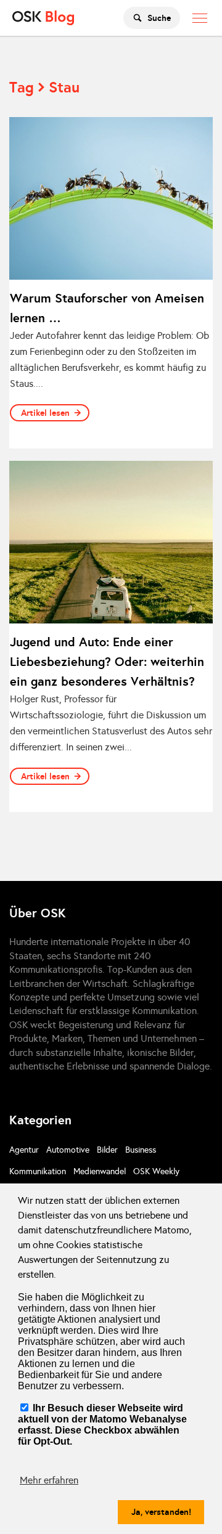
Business (140, 1150)
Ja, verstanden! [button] (161, 1511)
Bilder (107, 1150)
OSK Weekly (156, 1171)
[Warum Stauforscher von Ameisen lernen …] (111, 198)
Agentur (24, 1150)
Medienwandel (99, 1171)
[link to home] (43, 17)
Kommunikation (37, 1171)
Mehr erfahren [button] (49, 1480)
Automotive (67, 1150)
